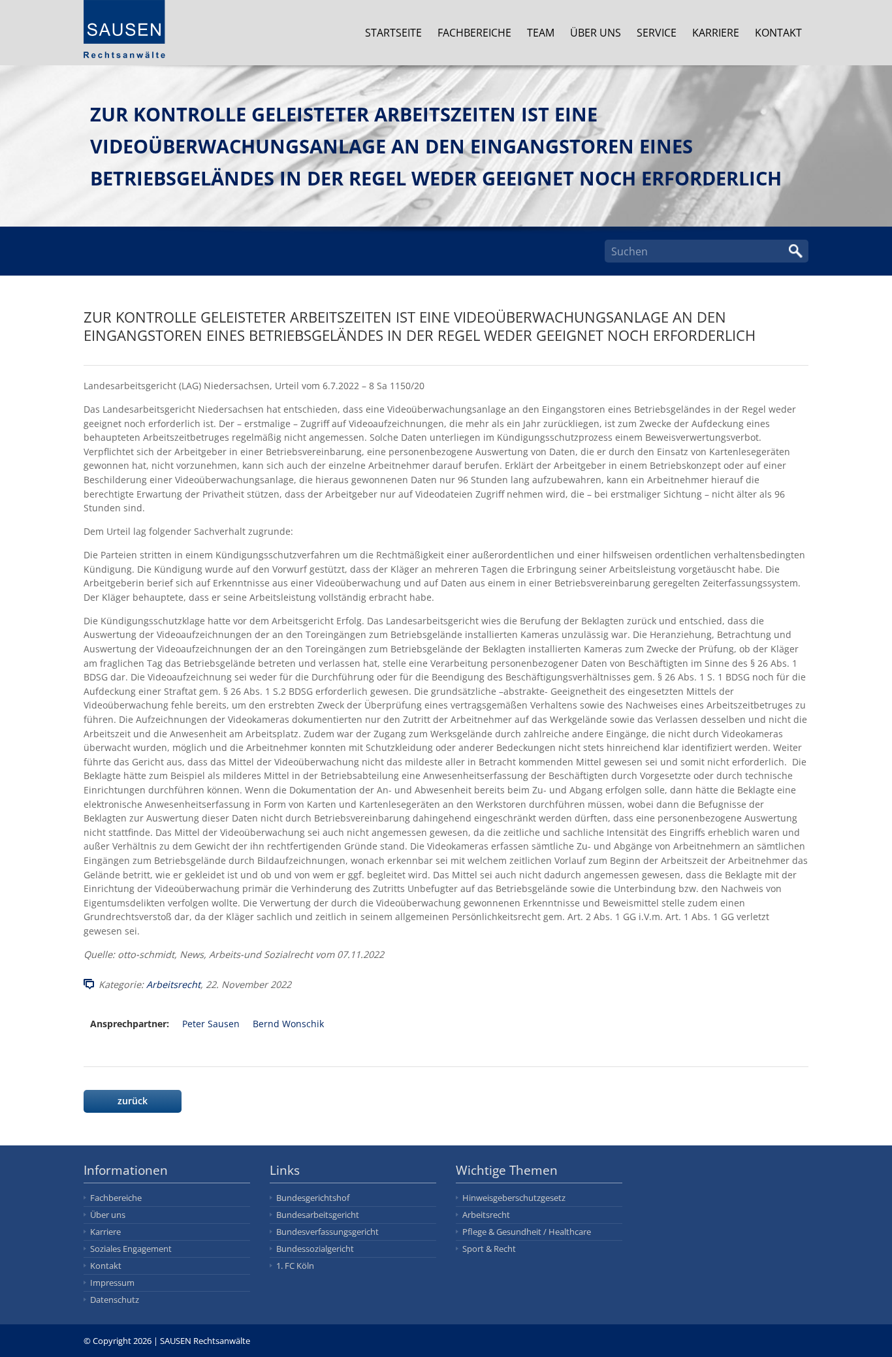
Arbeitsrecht (173, 984)
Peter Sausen (211, 1023)
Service (657, 32)
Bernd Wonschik (288, 1023)
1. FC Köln (295, 1265)
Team (540, 32)
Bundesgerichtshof (312, 1198)
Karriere (715, 32)
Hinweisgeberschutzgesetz (513, 1198)
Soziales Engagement (131, 1248)
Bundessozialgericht (315, 1248)
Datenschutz (114, 1299)
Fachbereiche (474, 32)
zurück (133, 1100)
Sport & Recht (489, 1248)
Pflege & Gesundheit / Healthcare (526, 1231)
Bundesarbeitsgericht (317, 1215)
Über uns (595, 32)
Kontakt (778, 32)
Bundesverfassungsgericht (327, 1231)
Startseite (393, 32)
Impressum (112, 1282)
